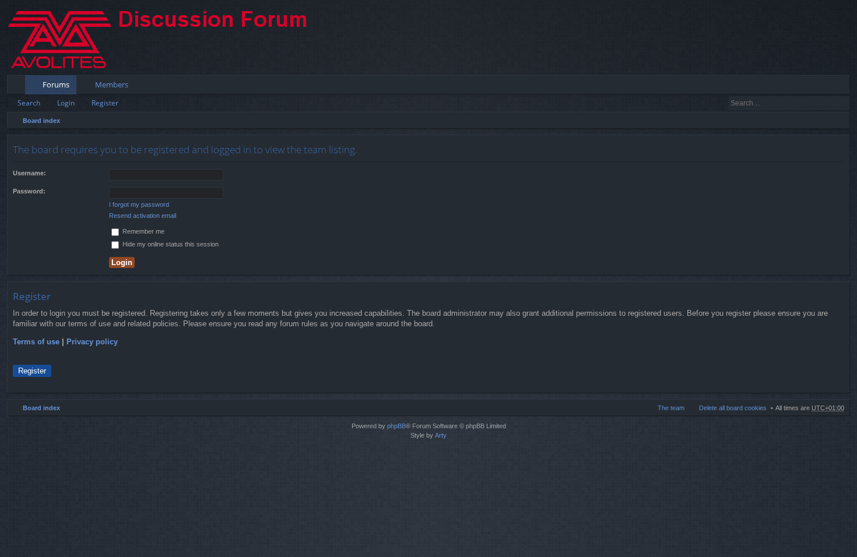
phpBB (396, 425)
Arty (441, 435)
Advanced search (841, 103)
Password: (29, 191)
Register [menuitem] (843, 86)
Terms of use (36, 341)
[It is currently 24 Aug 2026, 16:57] (838, 120)
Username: (29, 173)
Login (66, 103)
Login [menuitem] (825, 86)
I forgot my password (139, 204)
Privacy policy (92, 341)
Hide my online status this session (170, 244)
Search (28, 103)
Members (111, 84)
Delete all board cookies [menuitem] (733, 407)
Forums (56, 84)
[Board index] (167, 37)
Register (105, 103)
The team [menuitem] (671, 407)
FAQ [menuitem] (808, 86)
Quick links (18, 86)
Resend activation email (142, 215)
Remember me (142, 231)
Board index (41, 120)
